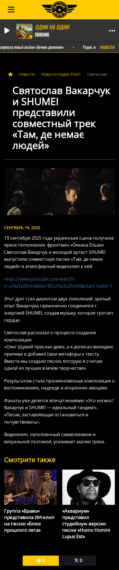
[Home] (11, 74)
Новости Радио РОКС (61, 74)
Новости (27, 74)
